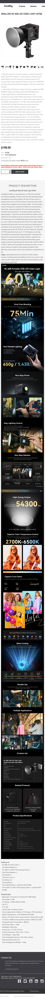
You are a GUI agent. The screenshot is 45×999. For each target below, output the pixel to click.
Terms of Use (4, 996)
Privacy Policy (34, 991)
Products (22, 6)
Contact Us (6, 957)
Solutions (33, 6)
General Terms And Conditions (24, 996)
